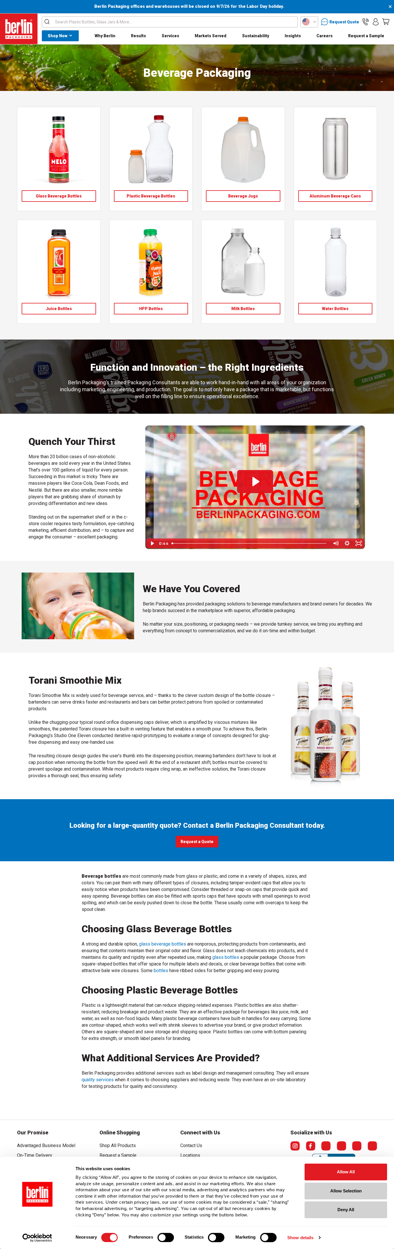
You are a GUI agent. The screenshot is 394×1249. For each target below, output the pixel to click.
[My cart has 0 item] (385, 21)
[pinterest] (341, 1146)
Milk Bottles (243, 308)
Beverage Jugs (243, 196)
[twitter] (326, 1146)
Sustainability (255, 35)
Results (138, 35)
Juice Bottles (59, 308)
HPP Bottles (151, 308)
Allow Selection (346, 1190)
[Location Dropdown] (309, 21)
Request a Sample (366, 35)
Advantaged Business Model (46, 1145)
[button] (365, 21)
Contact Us (191, 1145)
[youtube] (372, 1146)
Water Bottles (335, 308)
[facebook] (310, 1146)
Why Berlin (105, 35)
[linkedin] (356, 1146)
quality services (98, 1079)
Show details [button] (300, 1237)
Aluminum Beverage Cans (335, 196)
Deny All (345, 1209)
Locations (190, 1155)
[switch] (165, 1237)
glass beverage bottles (162, 944)
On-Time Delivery (34, 1155)
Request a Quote (197, 841)
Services (170, 35)
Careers (324, 35)
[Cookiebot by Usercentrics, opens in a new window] (37, 1237)
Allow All (346, 1171)
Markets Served (210, 35)
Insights (293, 35)
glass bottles (225, 957)
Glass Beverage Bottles (59, 196)
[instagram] (295, 1146)
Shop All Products (118, 1145)
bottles (161, 970)
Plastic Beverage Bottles (151, 196)
